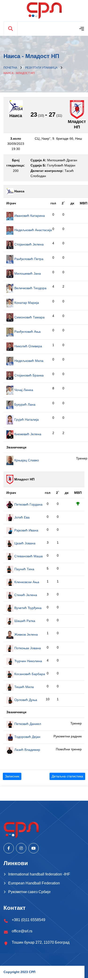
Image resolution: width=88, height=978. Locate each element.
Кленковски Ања (26, 582)
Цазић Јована (24, 543)
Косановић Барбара (29, 674)
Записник (12, 776)
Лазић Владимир (26, 750)
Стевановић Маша (28, 556)
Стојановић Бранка (28, 375)
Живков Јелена (25, 634)
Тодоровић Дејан (26, 737)
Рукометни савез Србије (29, 892)
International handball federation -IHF (39, 874)
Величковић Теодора (29, 288)
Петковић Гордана (27, 504)
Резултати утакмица (41, 67)
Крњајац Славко (26, 460)
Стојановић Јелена (28, 244)
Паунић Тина (23, 569)
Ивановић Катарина (29, 216)
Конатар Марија (26, 303)
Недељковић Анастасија (32, 230)
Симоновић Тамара (29, 317)
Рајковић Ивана (25, 530)
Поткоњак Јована (27, 648)
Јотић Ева (21, 517)
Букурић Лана (24, 404)
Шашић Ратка (24, 621)
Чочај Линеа (23, 390)
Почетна (10, 67)
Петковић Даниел (27, 724)
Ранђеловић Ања (27, 331)
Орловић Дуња (25, 700)
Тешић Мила (23, 687)
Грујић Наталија (26, 419)
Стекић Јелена (25, 595)
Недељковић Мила (28, 361)
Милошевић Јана (27, 273)
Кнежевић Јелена (27, 434)
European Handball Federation (34, 883)
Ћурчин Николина (27, 661)
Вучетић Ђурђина (27, 608)
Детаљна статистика (67, 776)
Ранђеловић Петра (28, 259)
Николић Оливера (27, 346)
